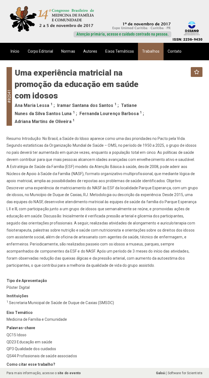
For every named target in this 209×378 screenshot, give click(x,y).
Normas (68, 51)
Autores (90, 51)
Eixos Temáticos (119, 51)
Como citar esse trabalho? (31, 364)
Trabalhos (150, 51)
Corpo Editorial (40, 51)
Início (15, 51)
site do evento (69, 373)
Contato (175, 51)
